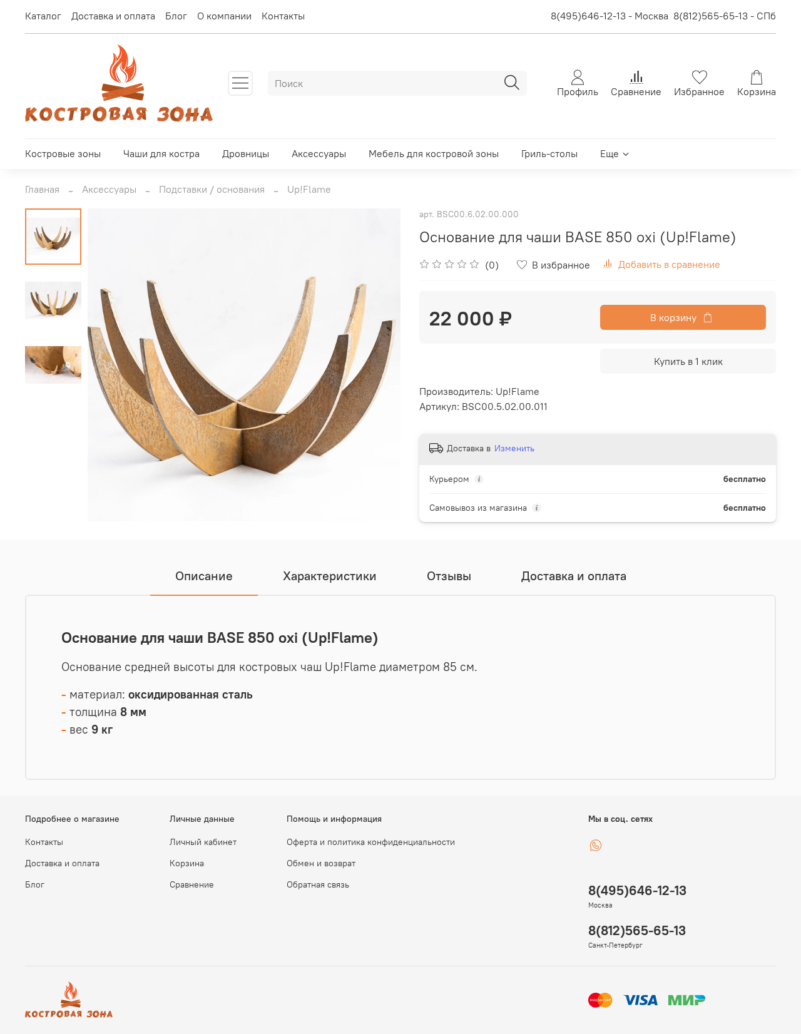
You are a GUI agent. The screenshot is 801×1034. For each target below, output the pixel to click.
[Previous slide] (113, 365)
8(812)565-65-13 (637, 930)
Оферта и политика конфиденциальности (371, 841)
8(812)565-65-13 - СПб (724, 15)
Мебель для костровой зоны (434, 153)
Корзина (187, 863)
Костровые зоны (63, 153)
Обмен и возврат (321, 863)
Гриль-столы (549, 153)
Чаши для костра (161, 153)
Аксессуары (319, 153)
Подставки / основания (212, 189)
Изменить (514, 448)
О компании (224, 15)
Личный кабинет (203, 841)
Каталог (43, 15)
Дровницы (245, 153)
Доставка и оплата (113, 15)
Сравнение (192, 884)
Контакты (283, 15)
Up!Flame (309, 189)
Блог (176, 15)
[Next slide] (375, 365)
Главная (42, 189)
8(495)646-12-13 (637, 890)
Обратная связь (318, 884)
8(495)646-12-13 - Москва (609, 15)
